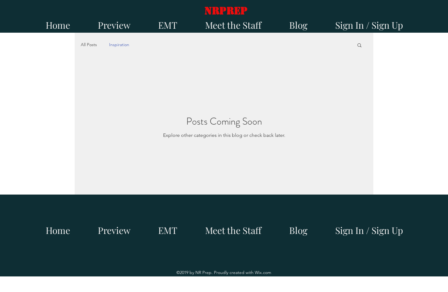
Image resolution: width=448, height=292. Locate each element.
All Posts (89, 44)
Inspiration (119, 44)
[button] (359, 45)
